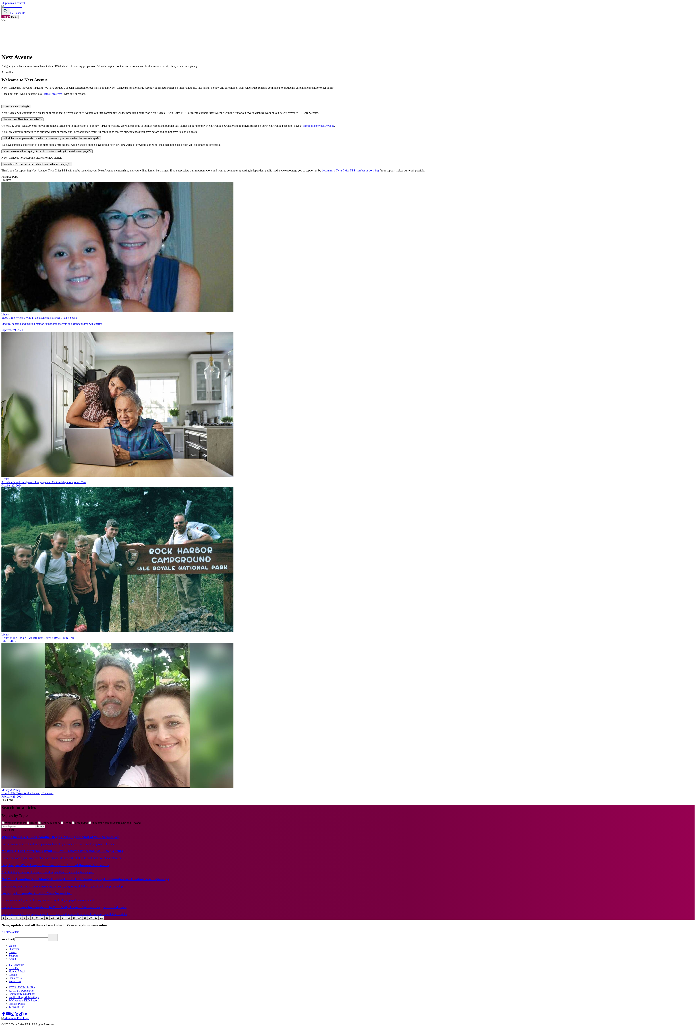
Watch (12, 945)
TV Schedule (17, 13)
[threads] (16, 1014)
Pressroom (15, 981)
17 (79, 917)
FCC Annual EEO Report (23, 1000)
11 (47, 917)
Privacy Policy (17, 1003)
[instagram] (12, 1014)
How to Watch (17, 971)
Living (67, 822)
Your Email (7, 939)
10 (41, 917)
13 (58, 917)
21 (101, 917)
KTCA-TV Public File (22, 987)
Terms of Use (16, 1007)
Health (34, 822)
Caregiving (81, 822)
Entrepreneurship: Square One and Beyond (116, 822)
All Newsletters (10, 931)
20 (96, 917)
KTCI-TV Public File (21, 990)
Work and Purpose (15, 822)
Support (13, 955)
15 (68, 917)
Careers (13, 974)
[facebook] (3, 1014)
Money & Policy (50, 822)
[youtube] (8, 1014)
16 (74, 917)
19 (90, 917)
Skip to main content (13, 3)
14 (63, 917)
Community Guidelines (22, 993)
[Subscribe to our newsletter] (53, 937)
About (12, 958)
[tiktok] (21, 1014)
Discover (14, 949)
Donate (5, 16)
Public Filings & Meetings (24, 997)
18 (85, 917)
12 (52, 917)
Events (12, 952)
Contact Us (15, 978)
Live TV (14, 968)
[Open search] (5, 11)
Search (40, 826)
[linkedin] (25, 1014)
